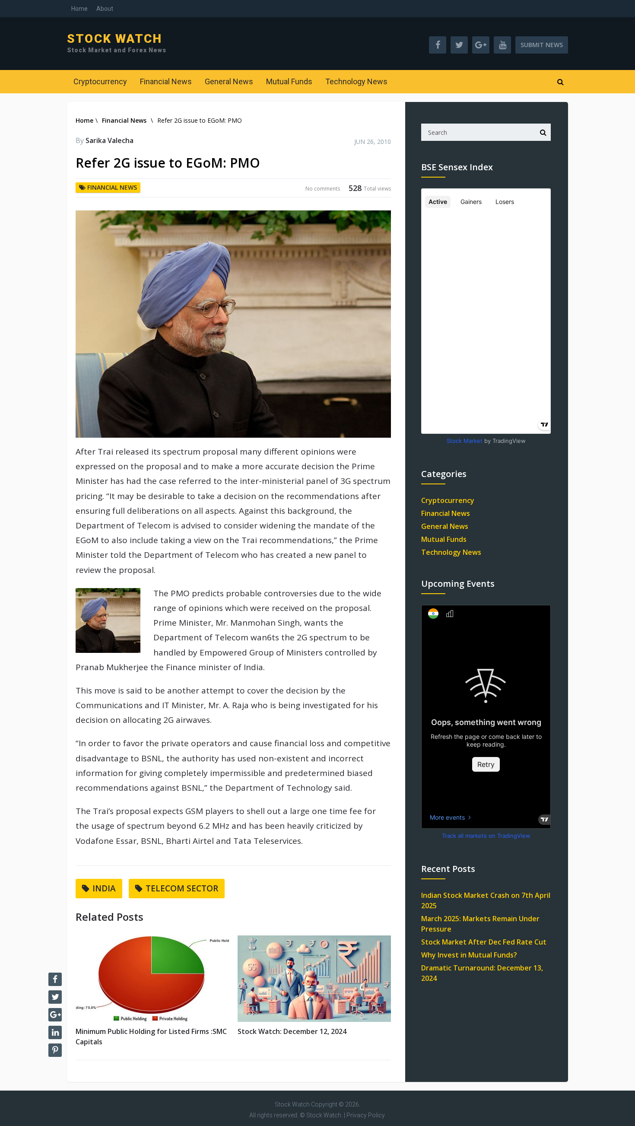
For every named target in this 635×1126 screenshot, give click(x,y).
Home (79, 8)
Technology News (356, 81)
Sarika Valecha (109, 140)
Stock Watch (114, 39)
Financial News (166, 81)
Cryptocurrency (100, 81)
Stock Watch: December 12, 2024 (292, 1031)
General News (229, 81)
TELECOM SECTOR (182, 888)
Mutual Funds (289, 81)
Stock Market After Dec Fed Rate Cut (483, 942)
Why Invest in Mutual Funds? (469, 955)
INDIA (104, 888)
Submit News (542, 45)
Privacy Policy (365, 1115)
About (104, 8)
